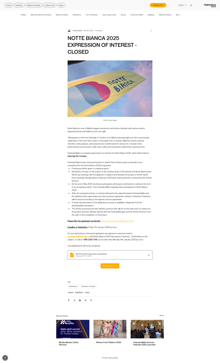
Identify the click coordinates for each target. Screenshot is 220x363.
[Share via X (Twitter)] (74, 300)
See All (162, 315)
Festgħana (151, 15)
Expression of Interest (88, 286)
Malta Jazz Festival (62, 15)
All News (23, 15)
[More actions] (151, 30)
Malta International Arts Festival (41, 15)
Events (87, 292)
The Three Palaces (92, 15)
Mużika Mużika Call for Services (69, 343)
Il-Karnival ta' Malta (136, 15)
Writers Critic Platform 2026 (108, 342)
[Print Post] (91, 300)
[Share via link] (85, 300)
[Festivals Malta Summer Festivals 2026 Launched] (147, 329)
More (177, 15)
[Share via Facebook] (69, 300)
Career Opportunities (109, 15)
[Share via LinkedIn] (80, 300)
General (123, 15)
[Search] (191, 5)
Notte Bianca (77, 15)
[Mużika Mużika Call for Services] (72, 329)
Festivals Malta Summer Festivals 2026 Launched (144, 343)
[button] (5, 358)
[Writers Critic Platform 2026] (110, 329)
